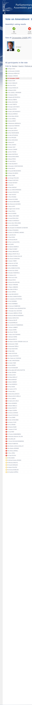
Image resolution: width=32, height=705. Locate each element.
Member (14, 66)
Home (5, 13)
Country (21, 66)
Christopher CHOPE (20, 37)
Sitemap (4, 0)
